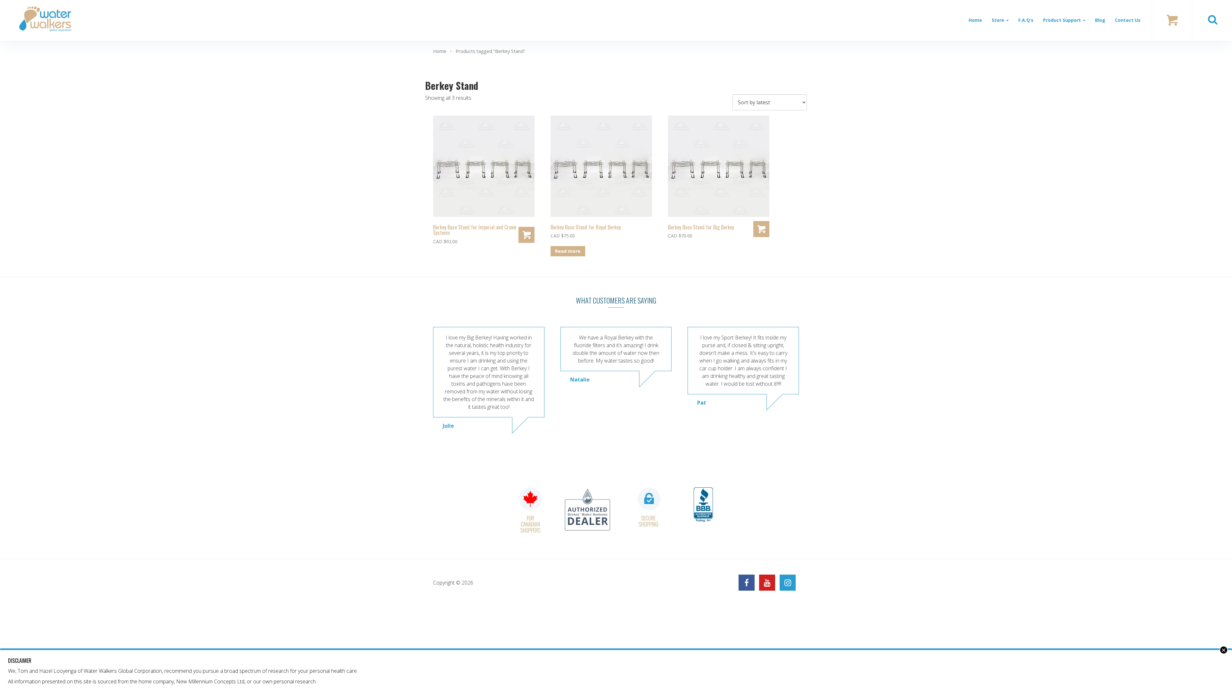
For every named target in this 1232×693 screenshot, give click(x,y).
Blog (1100, 20)
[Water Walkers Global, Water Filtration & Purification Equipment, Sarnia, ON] (703, 505)
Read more (567, 251)
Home (975, 20)
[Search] (1212, 20)
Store (998, 20)
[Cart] (1172, 20)
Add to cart (526, 235)
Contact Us (1128, 20)
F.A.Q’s (1025, 20)
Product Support (1062, 20)
